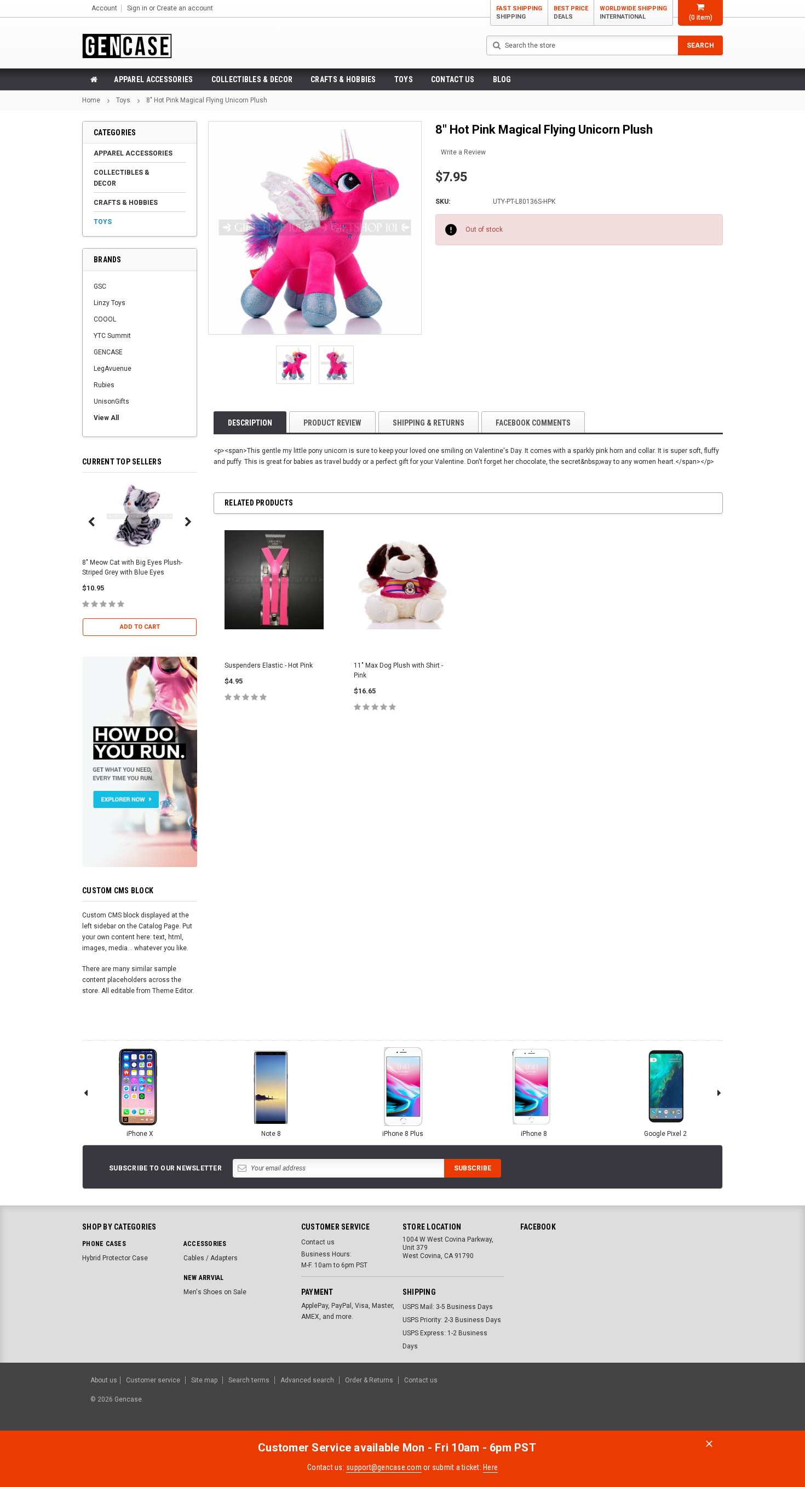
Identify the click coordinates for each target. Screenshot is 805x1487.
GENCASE (108, 352)
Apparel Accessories (153, 79)
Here (490, 1467)
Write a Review (463, 152)
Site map (204, 1380)
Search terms (248, 1380)
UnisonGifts (111, 401)
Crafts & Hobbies (343, 79)
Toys (403, 79)
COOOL (105, 319)
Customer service (153, 1380)
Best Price (571, 12)
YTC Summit (112, 336)
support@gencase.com (384, 1467)
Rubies (104, 385)
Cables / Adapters (210, 1258)
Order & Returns (369, 1380)
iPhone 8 (534, 1134)
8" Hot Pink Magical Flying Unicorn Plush (206, 100)
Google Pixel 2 (665, 1134)
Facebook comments (533, 422)
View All (106, 418)
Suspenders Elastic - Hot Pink (269, 665)
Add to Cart (140, 626)
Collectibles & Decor (252, 79)
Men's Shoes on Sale (214, 1292)
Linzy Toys (109, 303)
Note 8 (271, 1134)
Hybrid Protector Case (115, 1258)
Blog (502, 79)
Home (91, 100)
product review (332, 422)
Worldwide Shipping (633, 12)
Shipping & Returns (428, 422)
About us (103, 1380)
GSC (100, 286)
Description (250, 422)
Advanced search (307, 1380)
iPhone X (140, 1134)
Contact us (453, 79)
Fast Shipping (519, 12)
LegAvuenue (112, 368)
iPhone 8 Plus (402, 1134)
